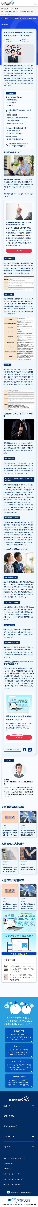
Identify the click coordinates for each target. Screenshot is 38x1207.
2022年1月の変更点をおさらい (18, 128)
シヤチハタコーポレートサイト (13, 1158)
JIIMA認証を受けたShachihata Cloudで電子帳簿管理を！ (18, 145)
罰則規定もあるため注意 (15, 123)
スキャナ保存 (11, 103)
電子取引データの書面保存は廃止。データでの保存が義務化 (18, 119)
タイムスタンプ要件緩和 (15, 133)
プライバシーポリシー (11, 1174)
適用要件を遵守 (12, 115)
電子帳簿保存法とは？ (15, 97)
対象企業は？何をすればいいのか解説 (20, 111)
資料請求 (16, 736)
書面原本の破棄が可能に (15, 139)
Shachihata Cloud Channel (21, 1192)
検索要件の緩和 (12, 136)
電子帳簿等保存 (12, 100)
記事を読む (19, 251)
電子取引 (10, 105)
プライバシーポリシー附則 (12, 1179)
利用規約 (6, 1169)
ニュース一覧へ (5, 14)
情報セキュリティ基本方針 (12, 1184)
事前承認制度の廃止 (13, 130)
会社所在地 (7, 1163)
